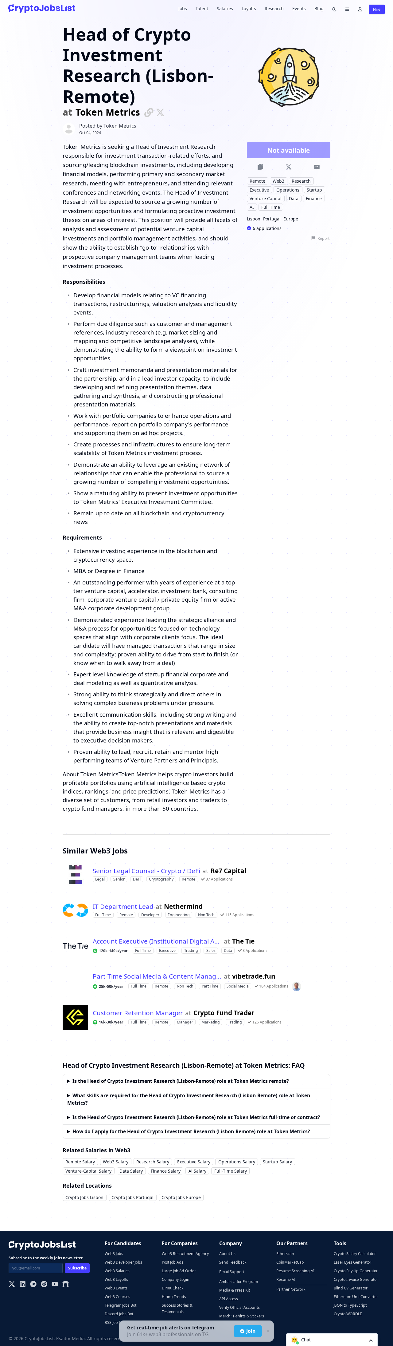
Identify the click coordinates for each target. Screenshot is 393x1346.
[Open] (371, 1340)
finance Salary (166, 1171)
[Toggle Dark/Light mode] (334, 8)
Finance (314, 198)
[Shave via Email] (316, 167)
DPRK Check (173, 1288)
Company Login (175, 1279)
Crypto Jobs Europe (181, 1197)
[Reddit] (44, 1285)
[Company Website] (149, 112)
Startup (314, 189)
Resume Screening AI (295, 1270)
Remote (257, 181)
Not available (288, 150)
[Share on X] (288, 167)
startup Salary (277, 1162)
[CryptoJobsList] (41, 8)
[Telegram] (33, 1285)
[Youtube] (55, 1285)
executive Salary (193, 1162)
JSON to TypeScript (350, 1305)
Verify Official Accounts (239, 1307)
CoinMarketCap (290, 1262)
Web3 (278, 181)
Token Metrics (108, 112)
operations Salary (236, 1162)
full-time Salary (230, 1171)
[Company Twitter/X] (160, 112)
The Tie (243, 941)
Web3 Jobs (114, 1253)
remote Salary (80, 1162)
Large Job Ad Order (179, 1270)
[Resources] (347, 8)
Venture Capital (266, 198)
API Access (228, 1298)
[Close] (267, 1331)
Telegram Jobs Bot (120, 1305)
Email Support (231, 1271)
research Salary (152, 1162)
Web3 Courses (117, 1296)
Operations (287, 189)
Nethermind (183, 906)
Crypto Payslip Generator (356, 1270)
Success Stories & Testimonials (177, 1308)
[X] (12, 1285)
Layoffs (249, 8)
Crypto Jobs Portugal (132, 1197)
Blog (319, 8)
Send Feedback (233, 1262)
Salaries (225, 8)
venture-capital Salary (88, 1171)
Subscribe (77, 1268)
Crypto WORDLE (348, 1313)
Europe (290, 218)
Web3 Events (116, 1288)
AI (252, 207)
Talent (202, 8)
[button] (332, 1339)
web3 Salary (115, 1162)
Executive (259, 189)
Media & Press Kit (234, 1290)
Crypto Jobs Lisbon (84, 1197)
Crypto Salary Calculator (355, 1253)
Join (250, 1331)
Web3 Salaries (117, 1270)
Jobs (182, 8)
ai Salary (197, 1171)
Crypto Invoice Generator (356, 1279)
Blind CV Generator (351, 1288)
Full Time (270, 207)
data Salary (131, 1171)
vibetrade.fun (253, 976)
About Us (227, 1253)
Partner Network (290, 1289)
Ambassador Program (238, 1281)
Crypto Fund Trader (223, 1013)
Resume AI (285, 1279)
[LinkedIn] (22, 1285)
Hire (376, 9)
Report (323, 238)
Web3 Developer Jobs (123, 1262)
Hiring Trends (174, 1296)
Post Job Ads (172, 1262)
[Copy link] (260, 167)
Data (293, 198)
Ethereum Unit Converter (356, 1296)
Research (274, 8)
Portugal (272, 218)
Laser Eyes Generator (352, 1262)
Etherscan (285, 1253)
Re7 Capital (228, 871)
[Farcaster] (65, 1285)
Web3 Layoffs (116, 1279)
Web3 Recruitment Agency (185, 1253)
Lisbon (253, 218)
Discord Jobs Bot (119, 1313)
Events (299, 8)
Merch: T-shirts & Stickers (241, 1316)
